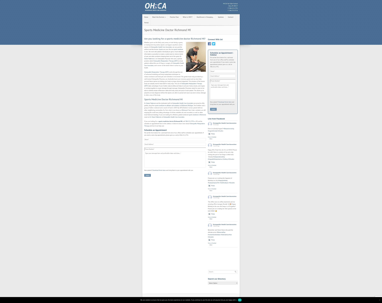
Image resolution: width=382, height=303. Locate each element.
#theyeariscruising (228, 128)
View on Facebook (212, 137)
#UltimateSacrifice (226, 235)
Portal (146, 23)
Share (211, 139)
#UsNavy (225, 159)
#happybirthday (223, 180)
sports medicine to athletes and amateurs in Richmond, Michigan (174, 105)
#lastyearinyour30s (213, 183)
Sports (161, 49)
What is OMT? (187, 17)
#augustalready (212, 131)
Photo (213, 134)
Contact (230, 17)
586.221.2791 (233, 8)
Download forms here (159, 170)
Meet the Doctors (159, 17)
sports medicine (178, 49)
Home (146, 17)
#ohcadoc (220, 131)
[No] (380, 300)
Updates (221, 17)
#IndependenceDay (219, 157)
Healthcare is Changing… (205, 17)
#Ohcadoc (231, 159)
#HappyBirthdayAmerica (215, 159)
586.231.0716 (233, 10)
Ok (240, 300)
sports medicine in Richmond (197, 115)
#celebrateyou (224, 183)
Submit (148, 175)
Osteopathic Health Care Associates (161, 47)
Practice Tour (174, 17)
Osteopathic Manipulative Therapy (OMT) (165, 61)
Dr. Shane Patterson (150, 103)
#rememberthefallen (214, 235)
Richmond (185, 110)
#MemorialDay (221, 232)
